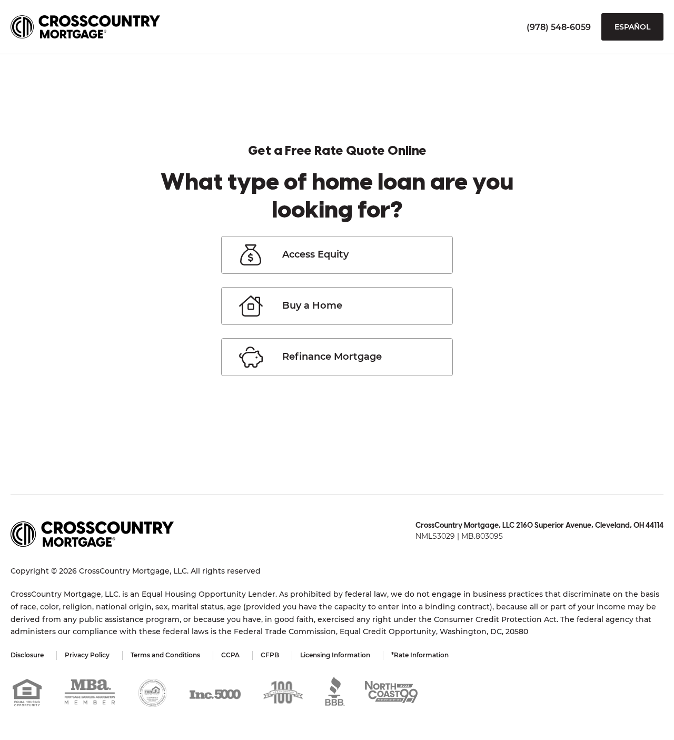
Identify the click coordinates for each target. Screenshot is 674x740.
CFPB (270, 655)
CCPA (230, 655)
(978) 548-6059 (559, 27)
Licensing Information (335, 655)
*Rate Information (420, 655)
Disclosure (27, 655)
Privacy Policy (87, 655)
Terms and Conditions (165, 655)
